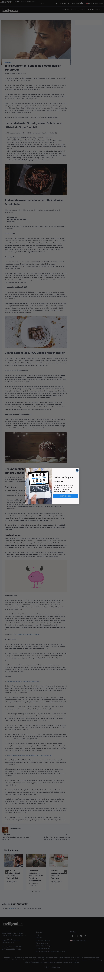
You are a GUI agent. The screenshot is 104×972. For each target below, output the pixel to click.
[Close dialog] (77, 470)
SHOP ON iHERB (65, 496)
